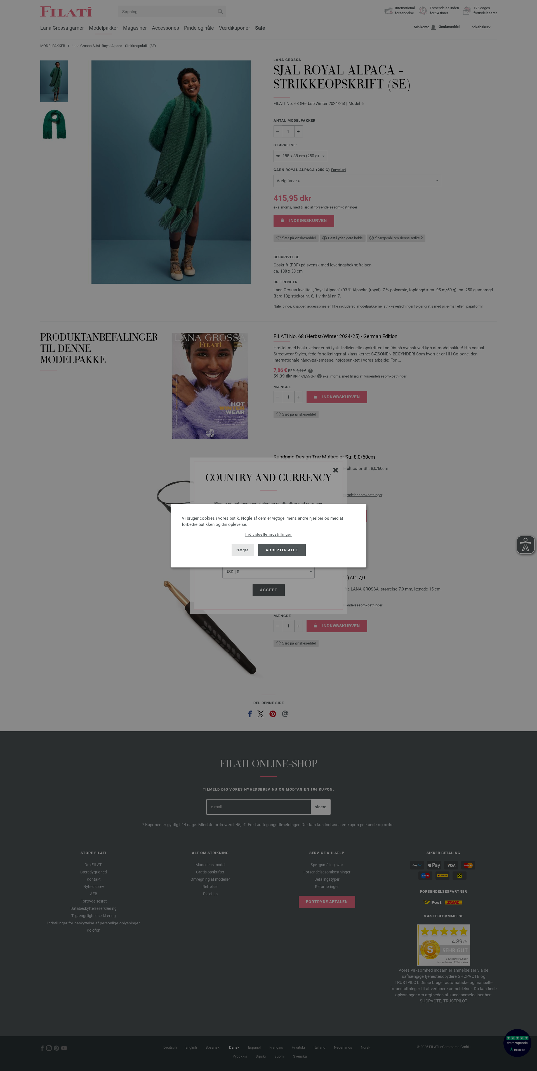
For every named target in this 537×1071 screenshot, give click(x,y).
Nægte (242, 550)
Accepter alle (282, 550)
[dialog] (268, 535)
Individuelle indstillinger (268, 534)
